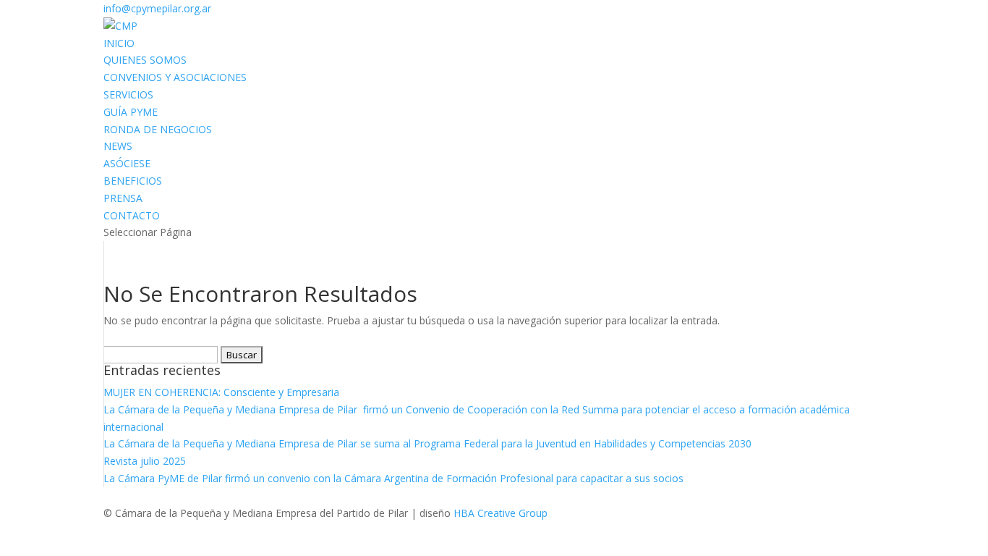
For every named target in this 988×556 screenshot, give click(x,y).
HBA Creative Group (500, 513)
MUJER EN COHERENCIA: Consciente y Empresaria (222, 392)
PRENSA (122, 198)
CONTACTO (131, 215)
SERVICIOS (128, 94)
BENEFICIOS (132, 181)
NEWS (117, 146)
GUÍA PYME (130, 112)
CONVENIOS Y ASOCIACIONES (175, 77)
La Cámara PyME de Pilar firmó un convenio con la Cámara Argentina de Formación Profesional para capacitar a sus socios (393, 478)
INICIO (119, 43)
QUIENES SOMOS (145, 60)
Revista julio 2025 (144, 461)
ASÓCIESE (126, 163)
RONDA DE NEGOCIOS (157, 129)
